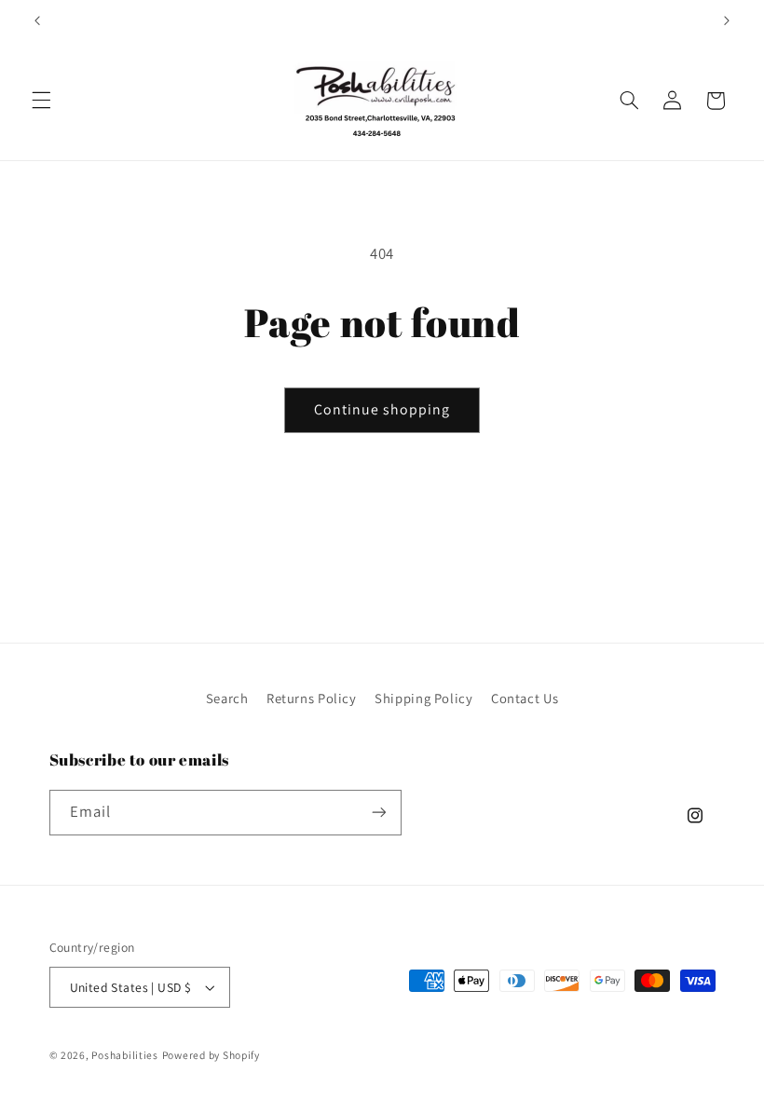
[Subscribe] (378, 812)
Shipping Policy (423, 698)
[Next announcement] (726, 20)
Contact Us (524, 698)
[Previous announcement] (37, 20)
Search (227, 698)
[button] (41, 100)
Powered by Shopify (211, 1055)
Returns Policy (311, 698)
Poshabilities (124, 1055)
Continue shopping (382, 409)
